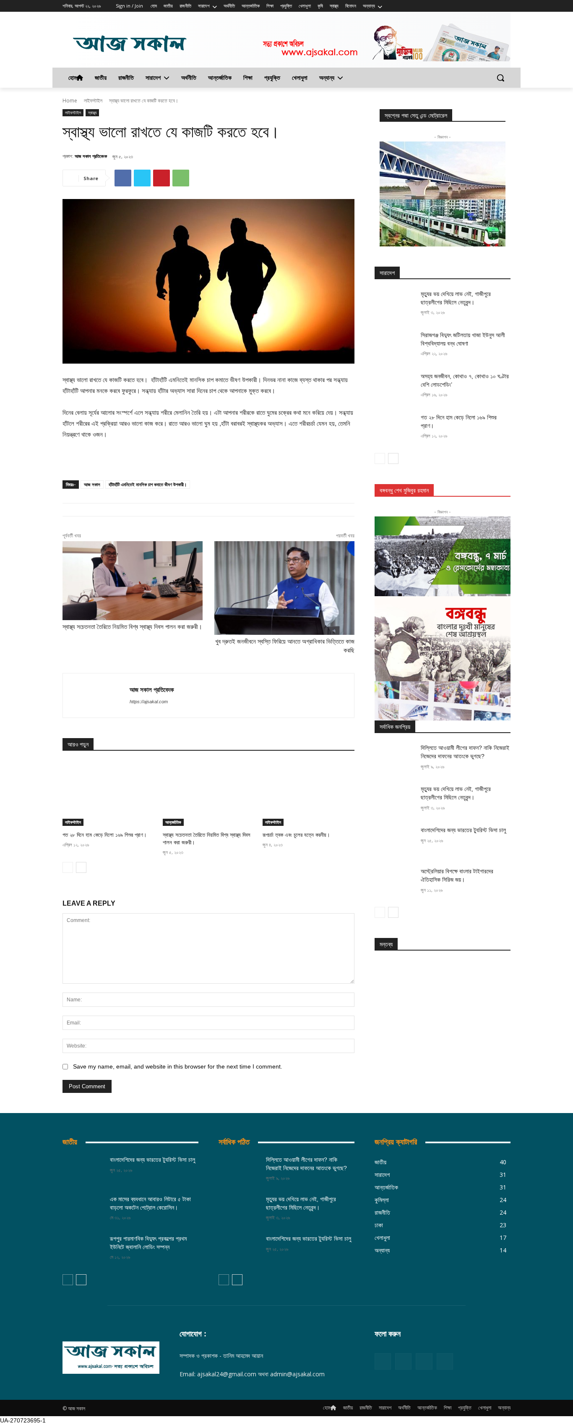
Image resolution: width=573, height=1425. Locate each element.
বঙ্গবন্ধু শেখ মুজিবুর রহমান (404, 490)
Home (70, 100)
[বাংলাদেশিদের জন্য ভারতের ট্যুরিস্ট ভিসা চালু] (395, 840)
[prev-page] (68, 867)
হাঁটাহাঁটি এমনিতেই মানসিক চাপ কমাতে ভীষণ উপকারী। (148, 484)
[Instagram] (494, 6)
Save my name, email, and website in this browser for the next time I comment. (177, 1066)
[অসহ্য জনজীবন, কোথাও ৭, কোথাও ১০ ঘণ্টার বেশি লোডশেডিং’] (395, 386)
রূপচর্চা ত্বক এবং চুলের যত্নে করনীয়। (297, 835)
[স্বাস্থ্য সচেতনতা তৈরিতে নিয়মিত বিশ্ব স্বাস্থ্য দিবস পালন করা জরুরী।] (209, 794)
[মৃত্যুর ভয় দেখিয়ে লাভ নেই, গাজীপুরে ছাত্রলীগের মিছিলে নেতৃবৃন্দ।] (395, 304)
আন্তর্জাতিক (173, 822)
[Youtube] (445, 1361)
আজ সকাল (92, 484)
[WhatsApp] (180, 178)
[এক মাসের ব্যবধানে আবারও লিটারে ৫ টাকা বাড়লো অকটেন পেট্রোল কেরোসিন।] (83, 1209)
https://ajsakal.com (149, 701)
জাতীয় (70, 1142)
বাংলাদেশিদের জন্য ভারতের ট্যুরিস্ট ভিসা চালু (463, 830)
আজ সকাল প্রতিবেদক (91, 156)
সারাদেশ (387, 273)
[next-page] (81, 867)
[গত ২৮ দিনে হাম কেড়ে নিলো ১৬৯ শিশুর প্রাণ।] (108, 794)
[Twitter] (505, 6)
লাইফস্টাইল (93, 100)
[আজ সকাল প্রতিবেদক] (96, 695)
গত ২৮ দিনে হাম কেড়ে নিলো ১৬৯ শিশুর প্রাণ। (105, 835)
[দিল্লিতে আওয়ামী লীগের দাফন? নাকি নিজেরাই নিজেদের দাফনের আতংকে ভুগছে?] (395, 758)
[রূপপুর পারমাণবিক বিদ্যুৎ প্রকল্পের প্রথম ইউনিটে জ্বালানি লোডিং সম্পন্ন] (83, 1249)
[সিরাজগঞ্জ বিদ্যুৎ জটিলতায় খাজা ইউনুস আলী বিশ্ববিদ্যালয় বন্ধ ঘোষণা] (395, 345)
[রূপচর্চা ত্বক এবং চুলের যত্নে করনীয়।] (308, 794)
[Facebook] (482, 6)
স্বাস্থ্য (92, 112)
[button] (500, 78)
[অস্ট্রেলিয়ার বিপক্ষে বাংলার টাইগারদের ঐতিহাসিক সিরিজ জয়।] (395, 881)
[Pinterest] (161, 178)
